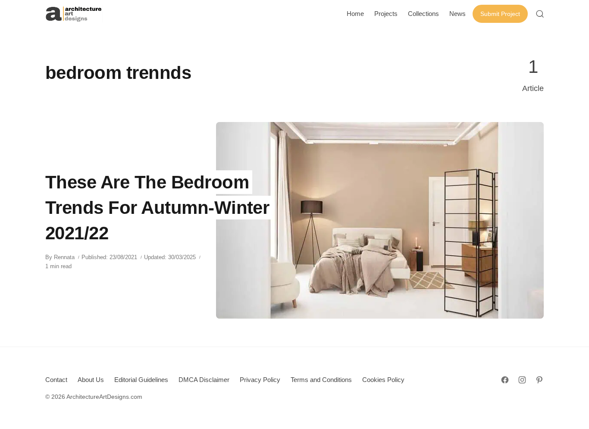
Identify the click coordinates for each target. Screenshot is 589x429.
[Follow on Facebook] (505, 380)
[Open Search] (539, 13)
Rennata (64, 257)
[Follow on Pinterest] (539, 380)
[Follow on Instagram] (522, 380)
